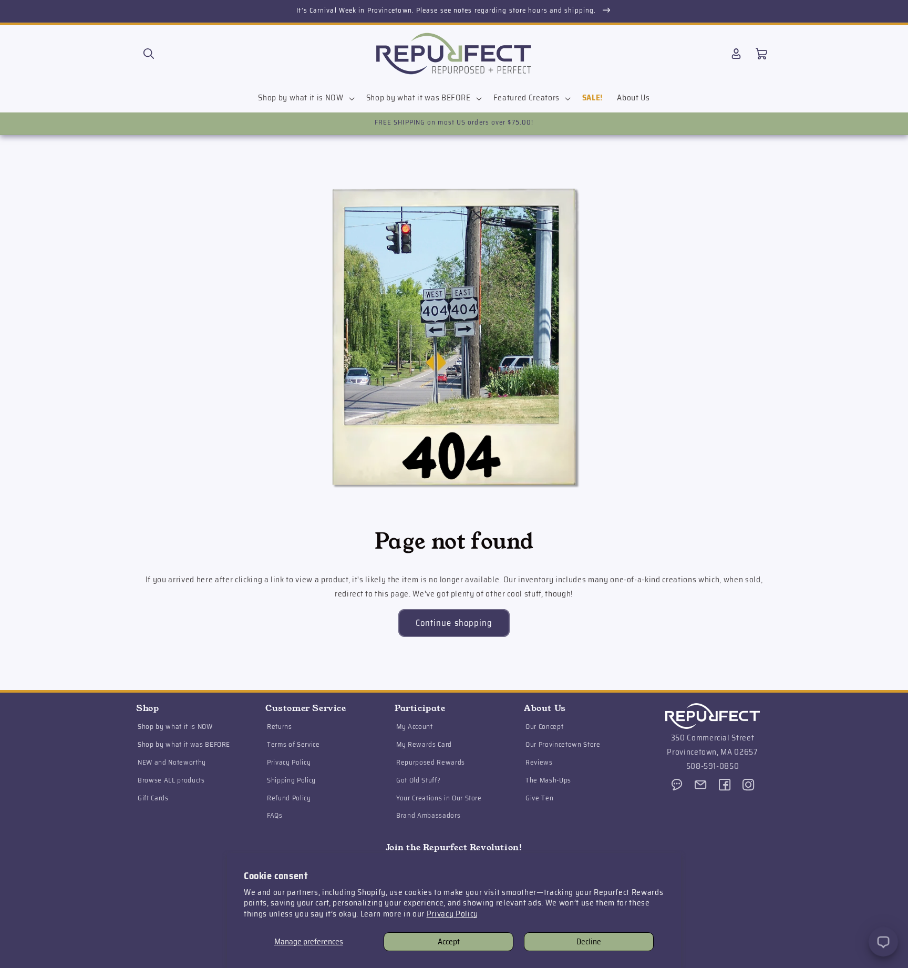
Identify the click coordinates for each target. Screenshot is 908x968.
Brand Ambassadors (428, 815)
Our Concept (544, 727)
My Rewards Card (424, 744)
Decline (588, 941)
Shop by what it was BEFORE (184, 744)
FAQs (275, 815)
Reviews (539, 762)
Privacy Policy (452, 914)
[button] (148, 53)
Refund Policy (289, 798)
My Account (414, 727)
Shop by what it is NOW (175, 727)
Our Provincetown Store (563, 744)
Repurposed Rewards (430, 762)
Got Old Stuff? (418, 780)
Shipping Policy (291, 780)
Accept (449, 941)
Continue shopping (454, 623)
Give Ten (539, 798)
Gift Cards (153, 798)
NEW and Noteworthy (172, 762)
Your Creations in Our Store (439, 798)
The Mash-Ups (548, 780)
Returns (279, 727)
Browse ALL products (171, 780)
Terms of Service (293, 744)
